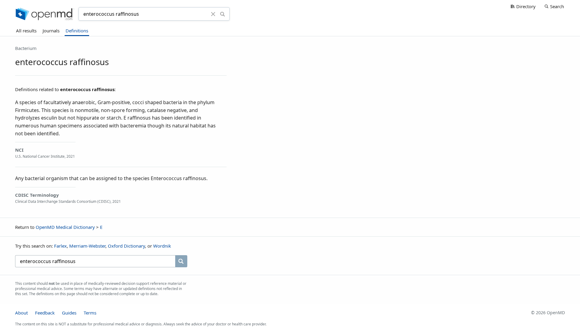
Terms (90, 313)
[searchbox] (95, 261)
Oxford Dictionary (126, 246)
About (21, 313)
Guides (69, 313)
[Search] (222, 14)
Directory (526, 6)
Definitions (77, 31)
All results (26, 31)
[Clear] (213, 14)
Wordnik (162, 246)
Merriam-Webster (87, 246)
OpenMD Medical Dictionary (65, 227)
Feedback (45, 313)
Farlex (60, 246)
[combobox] (145, 14)
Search (557, 6)
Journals (51, 31)
